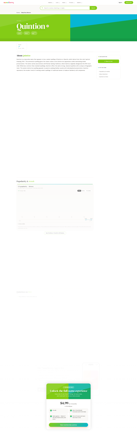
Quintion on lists (103, 76)
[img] (55, 205)
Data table (22, 224)
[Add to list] (47, 26)
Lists (57, 2)
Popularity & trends (104, 71)
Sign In (120, 2)
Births (83, 190)
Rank (79, 190)
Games (79, 2)
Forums (71, 2)
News (63, 2)
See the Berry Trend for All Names (55, 233)
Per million (88, 190)
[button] (108, 61)
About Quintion (103, 74)
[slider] (85, 219)
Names (50, 2)
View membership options (68, 425)
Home (18, 12)
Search (93, 8)
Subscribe (129, 2)
